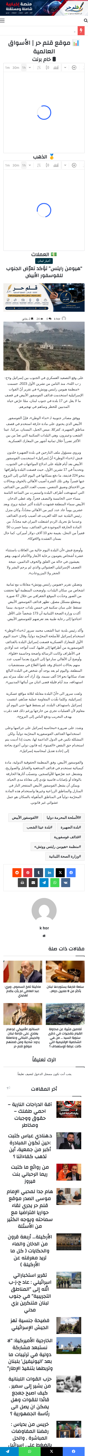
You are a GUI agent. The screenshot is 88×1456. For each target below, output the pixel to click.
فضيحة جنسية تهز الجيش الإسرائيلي (29, 1324)
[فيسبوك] (71, 872)
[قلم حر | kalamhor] (44, 8)
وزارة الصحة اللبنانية (64, 856)
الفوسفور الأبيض (24, 817)
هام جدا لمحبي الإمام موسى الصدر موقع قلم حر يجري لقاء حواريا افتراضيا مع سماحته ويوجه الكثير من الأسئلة (30, 1209)
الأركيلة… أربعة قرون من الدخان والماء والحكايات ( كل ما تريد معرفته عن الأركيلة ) (30, 1250)
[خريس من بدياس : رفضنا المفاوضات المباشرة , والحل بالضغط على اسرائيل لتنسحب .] (68, 1429)
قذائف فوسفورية (66, 837)
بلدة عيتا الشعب (38, 827)
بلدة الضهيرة (70, 827)
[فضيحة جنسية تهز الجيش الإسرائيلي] (68, 1325)
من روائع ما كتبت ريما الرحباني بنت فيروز (30, 1174)
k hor (57, 319)
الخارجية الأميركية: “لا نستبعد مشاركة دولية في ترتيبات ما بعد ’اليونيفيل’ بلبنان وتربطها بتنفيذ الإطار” (30, 1354)
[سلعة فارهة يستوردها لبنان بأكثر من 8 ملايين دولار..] (65, 972)
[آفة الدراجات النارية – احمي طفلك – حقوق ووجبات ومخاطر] (68, 1109)
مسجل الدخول (43, 1074)
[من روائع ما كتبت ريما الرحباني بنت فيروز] (68, 1172)
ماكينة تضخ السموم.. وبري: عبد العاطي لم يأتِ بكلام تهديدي (23, 991)
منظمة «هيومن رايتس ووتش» (56, 847)
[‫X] (60, 872)
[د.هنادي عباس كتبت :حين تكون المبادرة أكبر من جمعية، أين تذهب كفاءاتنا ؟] (68, 1140)
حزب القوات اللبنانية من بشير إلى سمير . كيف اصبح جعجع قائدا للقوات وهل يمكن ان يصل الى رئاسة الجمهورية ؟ (30, 1396)
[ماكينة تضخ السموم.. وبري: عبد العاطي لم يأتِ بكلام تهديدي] (22, 972)
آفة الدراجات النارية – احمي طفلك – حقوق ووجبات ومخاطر (30, 1115)
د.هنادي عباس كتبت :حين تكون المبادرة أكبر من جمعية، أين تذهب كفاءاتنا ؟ (30, 1146)
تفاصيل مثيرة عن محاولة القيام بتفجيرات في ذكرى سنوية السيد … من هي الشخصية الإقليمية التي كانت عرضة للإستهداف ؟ (65, 1037)
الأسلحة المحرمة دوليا (63, 817)
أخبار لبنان (44, 261)
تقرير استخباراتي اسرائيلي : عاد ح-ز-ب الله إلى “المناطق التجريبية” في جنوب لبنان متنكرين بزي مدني (30, 1292)
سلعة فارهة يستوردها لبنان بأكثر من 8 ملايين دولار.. (65, 989)
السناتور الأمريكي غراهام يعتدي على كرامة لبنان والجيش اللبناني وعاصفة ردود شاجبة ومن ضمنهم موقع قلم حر (23, 1037)
